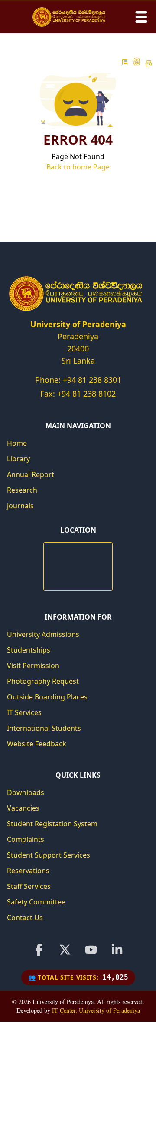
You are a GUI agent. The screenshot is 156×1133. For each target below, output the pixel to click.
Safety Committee (36, 902)
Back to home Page (78, 167)
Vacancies (23, 808)
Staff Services (29, 886)
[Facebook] (39, 950)
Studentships (28, 650)
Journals (20, 505)
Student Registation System (52, 823)
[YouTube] (91, 950)
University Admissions (43, 634)
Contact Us (25, 917)
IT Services (24, 712)
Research (22, 490)
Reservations (28, 870)
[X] (65, 950)
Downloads (25, 792)
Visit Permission (33, 665)
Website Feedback (36, 744)
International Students (44, 728)
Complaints (25, 839)
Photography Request (43, 681)
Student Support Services (48, 855)
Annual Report (30, 474)
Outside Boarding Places (47, 697)
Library (18, 459)
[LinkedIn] (117, 950)
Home (17, 443)
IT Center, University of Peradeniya (96, 1010)
